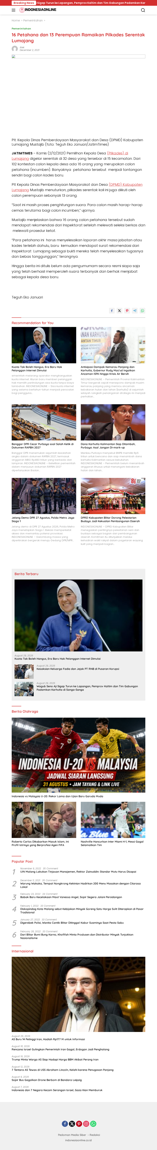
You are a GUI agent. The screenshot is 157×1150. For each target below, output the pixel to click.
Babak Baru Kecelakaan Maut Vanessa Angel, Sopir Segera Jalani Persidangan (71, 897)
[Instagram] (86, 1124)
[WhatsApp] (93, 1124)
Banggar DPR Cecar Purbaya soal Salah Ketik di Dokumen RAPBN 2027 (43, 445)
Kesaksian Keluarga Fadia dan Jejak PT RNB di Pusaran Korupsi (78, 669)
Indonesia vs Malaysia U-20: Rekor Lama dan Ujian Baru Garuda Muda (57, 796)
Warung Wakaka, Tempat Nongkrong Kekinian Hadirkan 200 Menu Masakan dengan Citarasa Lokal (80, 885)
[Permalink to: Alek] (15, 48)
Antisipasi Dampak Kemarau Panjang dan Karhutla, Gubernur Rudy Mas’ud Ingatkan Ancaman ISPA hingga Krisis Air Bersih (108, 370)
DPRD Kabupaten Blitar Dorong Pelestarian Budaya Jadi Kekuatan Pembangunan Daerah (110, 519)
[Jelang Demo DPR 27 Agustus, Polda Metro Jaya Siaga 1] (44, 496)
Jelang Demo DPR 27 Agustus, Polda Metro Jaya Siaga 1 (43, 519)
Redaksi (95, 1135)
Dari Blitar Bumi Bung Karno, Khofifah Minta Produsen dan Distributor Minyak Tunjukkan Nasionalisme (76, 936)
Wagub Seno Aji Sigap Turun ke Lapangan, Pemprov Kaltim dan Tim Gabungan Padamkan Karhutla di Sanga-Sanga (87, 688)
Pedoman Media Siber (72, 1135)
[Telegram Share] (135, 311)
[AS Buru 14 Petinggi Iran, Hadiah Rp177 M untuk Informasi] (78, 994)
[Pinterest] (79, 1124)
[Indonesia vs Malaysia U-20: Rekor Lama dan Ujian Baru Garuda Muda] (78, 755)
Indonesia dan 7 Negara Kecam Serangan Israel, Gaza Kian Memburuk (57, 1090)
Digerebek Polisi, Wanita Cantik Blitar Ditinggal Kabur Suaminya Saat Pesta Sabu (72, 922)
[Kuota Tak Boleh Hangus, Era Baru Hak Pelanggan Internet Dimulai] (44, 345)
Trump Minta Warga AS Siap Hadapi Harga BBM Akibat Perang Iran (55, 1059)
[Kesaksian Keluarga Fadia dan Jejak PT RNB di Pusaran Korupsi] (24, 671)
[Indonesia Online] (37, 10)
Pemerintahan (21, 28)
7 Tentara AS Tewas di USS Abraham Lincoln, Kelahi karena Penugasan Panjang (63, 1070)
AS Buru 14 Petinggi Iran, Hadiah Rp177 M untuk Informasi (48, 1039)
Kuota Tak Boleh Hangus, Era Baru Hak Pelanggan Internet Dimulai (37, 368)
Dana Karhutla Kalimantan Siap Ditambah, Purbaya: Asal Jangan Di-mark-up (108, 445)
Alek (22, 47)
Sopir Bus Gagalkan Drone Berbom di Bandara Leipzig (47, 1080)
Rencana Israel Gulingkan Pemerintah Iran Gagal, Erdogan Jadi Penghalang (60, 1049)
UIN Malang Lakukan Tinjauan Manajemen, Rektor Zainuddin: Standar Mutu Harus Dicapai (78, 871)
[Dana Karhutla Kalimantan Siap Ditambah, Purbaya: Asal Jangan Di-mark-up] (113, 422)
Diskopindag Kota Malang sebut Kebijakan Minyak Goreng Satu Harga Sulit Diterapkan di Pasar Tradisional (82, 910)
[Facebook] (65, 1124)
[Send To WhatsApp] (142, 311)
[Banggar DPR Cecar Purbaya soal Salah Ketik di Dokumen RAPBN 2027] (44, 422)
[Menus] (14, 10)
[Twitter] (72, 1124)
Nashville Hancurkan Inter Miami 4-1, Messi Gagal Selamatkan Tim (112, 843)
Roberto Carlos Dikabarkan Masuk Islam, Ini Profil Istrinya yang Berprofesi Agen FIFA (40, 843)
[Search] (143, 10)
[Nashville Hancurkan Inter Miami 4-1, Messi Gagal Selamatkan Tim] (113, 820)
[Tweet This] (119, 311)
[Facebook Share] (112, 311)
